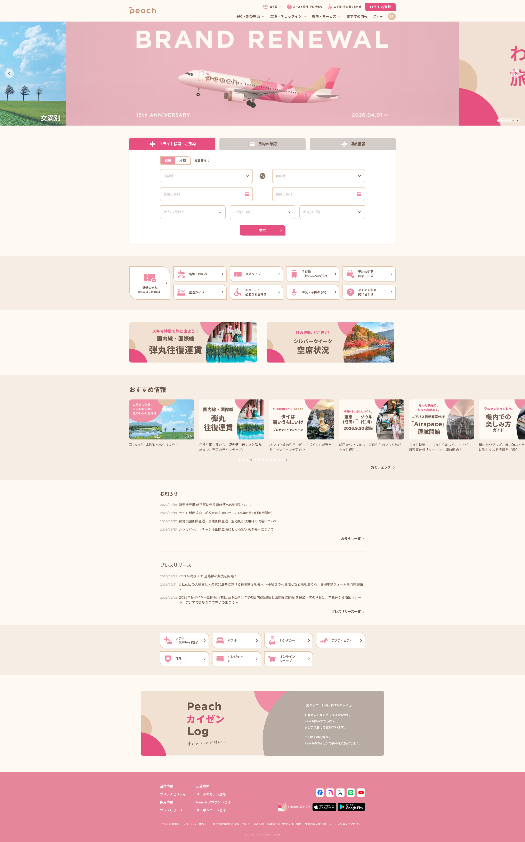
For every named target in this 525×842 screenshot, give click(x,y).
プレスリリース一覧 (346, 612)
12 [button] (282, 460)
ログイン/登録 (380, 7)
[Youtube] (361, 792)
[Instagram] (330, 792)
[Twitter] (340, 792)
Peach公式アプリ (299, 806)
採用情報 (166, 802)
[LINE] (351, 792)
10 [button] (275, 460)
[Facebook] (320, 792)
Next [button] (515, 73)
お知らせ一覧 (351, 539)
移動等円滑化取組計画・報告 (284, 824)
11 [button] (279, 460)
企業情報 (166, 786)
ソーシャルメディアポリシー (346, 824)
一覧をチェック (379, 467)
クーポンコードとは (211, 810)
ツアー (378, 16)
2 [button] (506, 120)
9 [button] (271, 460)
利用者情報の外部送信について (231, 824)
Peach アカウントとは (213, 802)
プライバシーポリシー (196, 824)
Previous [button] (9, 73)
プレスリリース (171, 810)
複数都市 (200, 160)
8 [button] (267, 460)
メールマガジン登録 (211, 794)
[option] (262, 74)
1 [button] (502, 120)
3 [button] (509, 120)
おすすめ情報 (357, 16)
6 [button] (259, 460)
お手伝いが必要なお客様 (347, 6)
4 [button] (513, 120)
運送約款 (258, 824)
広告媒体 (202, 786)
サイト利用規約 (170, 824)
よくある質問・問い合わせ (308, 6)
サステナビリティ (173, 794)
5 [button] (255, 460)
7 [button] (263, 460)
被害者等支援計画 (315, 824)
